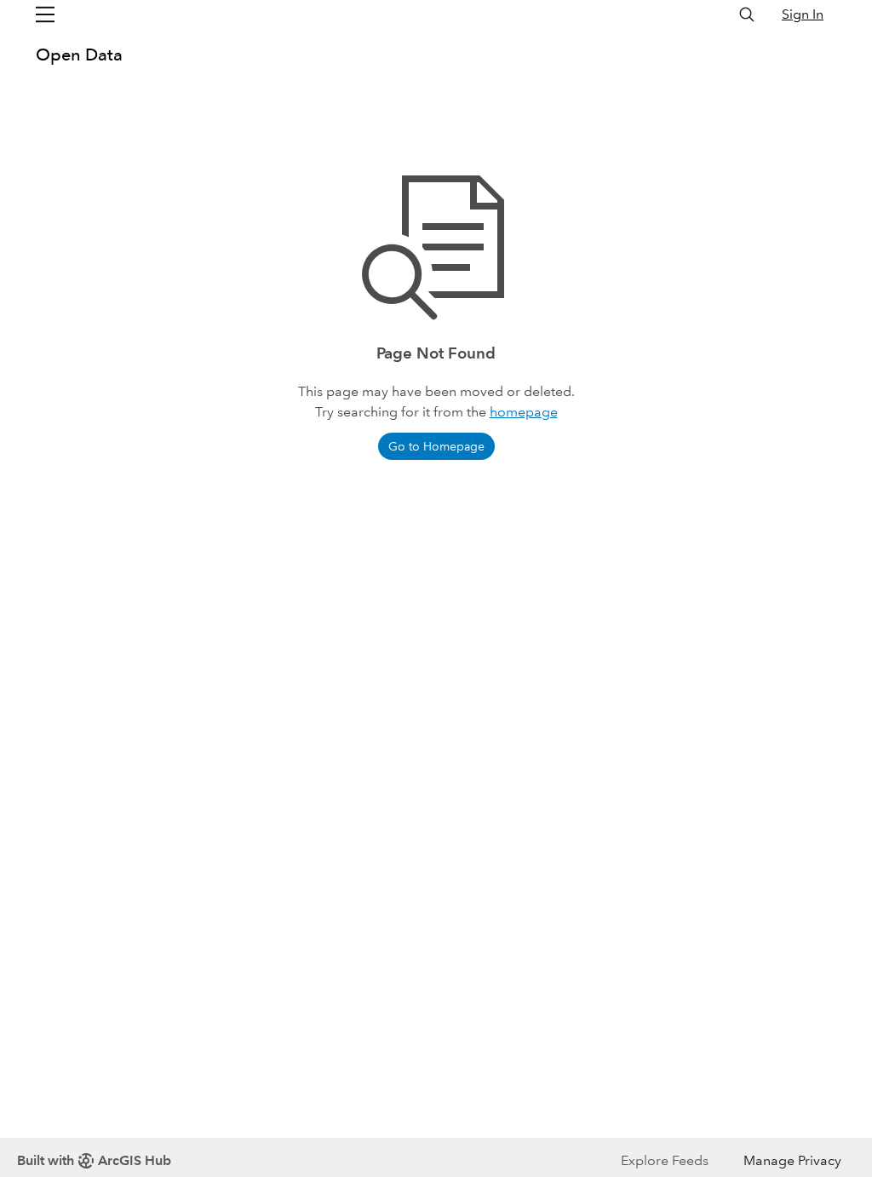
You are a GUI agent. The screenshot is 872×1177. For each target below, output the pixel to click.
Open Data (79, 54)
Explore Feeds (664, 1160)
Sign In (802, 14)
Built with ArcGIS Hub (94, 1160)
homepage (524, 412)
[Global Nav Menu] (45, 14)
